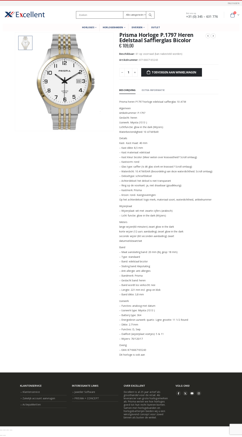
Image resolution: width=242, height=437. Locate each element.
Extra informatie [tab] (153, 90)
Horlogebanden (113, 27)
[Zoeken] (150, 14)
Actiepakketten (31, 404)
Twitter (185, 393)
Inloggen (233, 3)
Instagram (198, 393)
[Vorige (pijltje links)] (1, 435)
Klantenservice (31, 392)
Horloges (88, 27)
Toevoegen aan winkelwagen (174, 72)
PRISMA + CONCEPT (86, 398)
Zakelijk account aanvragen (38, 398)
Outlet (155, 27)
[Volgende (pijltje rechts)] (4, 435)
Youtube (192, 393)
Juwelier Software (84, 392)
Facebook (178, 393)
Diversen (137, 27)
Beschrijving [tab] (127, 90)
